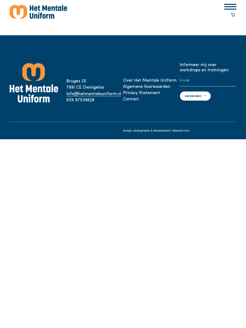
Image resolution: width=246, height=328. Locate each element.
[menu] (230, 6)
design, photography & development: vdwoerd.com (156, 130)
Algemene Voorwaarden (146, 87)
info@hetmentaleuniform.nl (93, 94)
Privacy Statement (141, 93)
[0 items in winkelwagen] (233, 15)
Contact (131, 99)
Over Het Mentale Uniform (150, 81)
